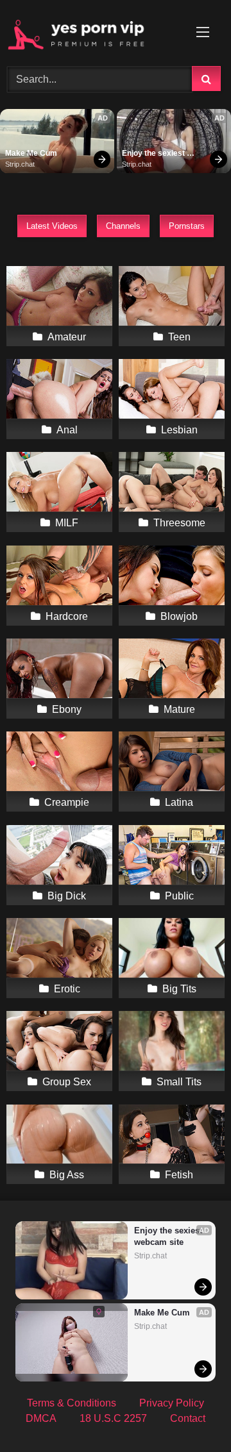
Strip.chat (20, 164)
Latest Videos (52, 226)
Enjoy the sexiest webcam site (154, 154)
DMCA (41, 1418)
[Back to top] (191, 1413)
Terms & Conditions (71, 1403)
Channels (123, 226)
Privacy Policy (171, 1403)
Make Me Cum (31, 153)
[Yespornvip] (94, 31)
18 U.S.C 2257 (113, 1418)
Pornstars (187, 226)
